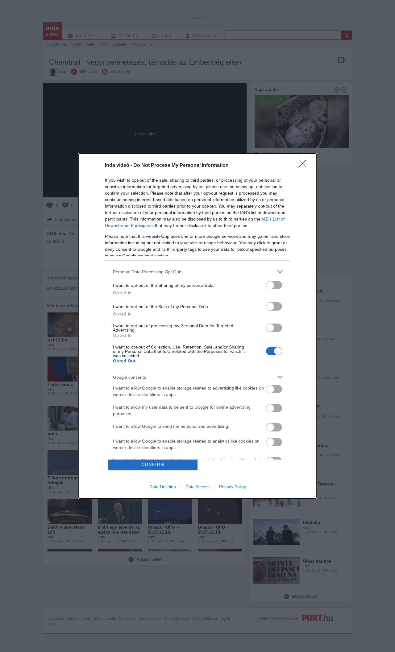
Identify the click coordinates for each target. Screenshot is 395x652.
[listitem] (197, 271)
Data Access (197, 486)
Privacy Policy (232, 486)
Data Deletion (162, 486)
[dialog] (197, 326)
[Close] (304, 165)
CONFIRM (153, 464)
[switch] (274, 285)
